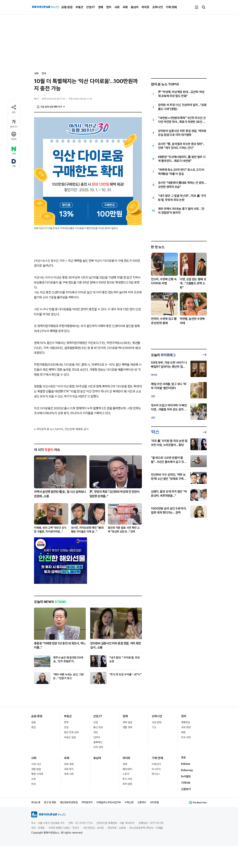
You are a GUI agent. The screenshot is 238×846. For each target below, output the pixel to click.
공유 (14, 112)
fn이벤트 (186, 776)
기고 (154, 727)
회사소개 (35, 802)
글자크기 (13, 126)
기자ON (185, 782)
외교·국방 (186, 737)
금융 (33, 722)
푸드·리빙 (127, 778)
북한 (183, 732)
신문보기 (186, 789)
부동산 (79, 7)
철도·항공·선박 (71, 732)
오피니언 (157, 7)
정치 (108, 7)
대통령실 (185, 722)
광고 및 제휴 (50, 802)
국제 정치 (69, 769)
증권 (33, 727)
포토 (183, 757)
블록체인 (97, 742)
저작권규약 (87, 802)
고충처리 (141, 802)
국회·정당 (186, 727)
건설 (66, 727)
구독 (14, 154)
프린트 (14, 139)
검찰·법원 (36, 769)
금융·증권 (67, 7)
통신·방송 (98, 727)
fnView (185, 764)
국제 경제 (69, 764)
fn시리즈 (156, 769)
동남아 (135, 7)
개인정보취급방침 (69, 802)
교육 (33, 778)
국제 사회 (69, 773)
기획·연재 (171, 7)
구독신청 (129, 802)
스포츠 (126, 773)
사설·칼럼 (156, 722)
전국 (44, 73)
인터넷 (96, 737)
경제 (100, 7)
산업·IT (90, 7)
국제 (125, 7)
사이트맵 (154, 802)
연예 (125, 764)
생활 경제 (127, 727)
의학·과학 (98, 747)
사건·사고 (36, 764)
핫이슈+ (156, 773)
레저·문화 (127, 783)
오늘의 (163, 355)
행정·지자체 (37, 773)
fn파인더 (156, 764)
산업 (95, 722)
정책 (66, 722)
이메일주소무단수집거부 (108, 802)
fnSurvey (187, 770)
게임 (95, 732)
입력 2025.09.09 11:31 (53, 98)
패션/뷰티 (127, 769)
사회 (117, 7)
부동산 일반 (70, 737)
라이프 (145, 7)
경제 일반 (127, 722)
